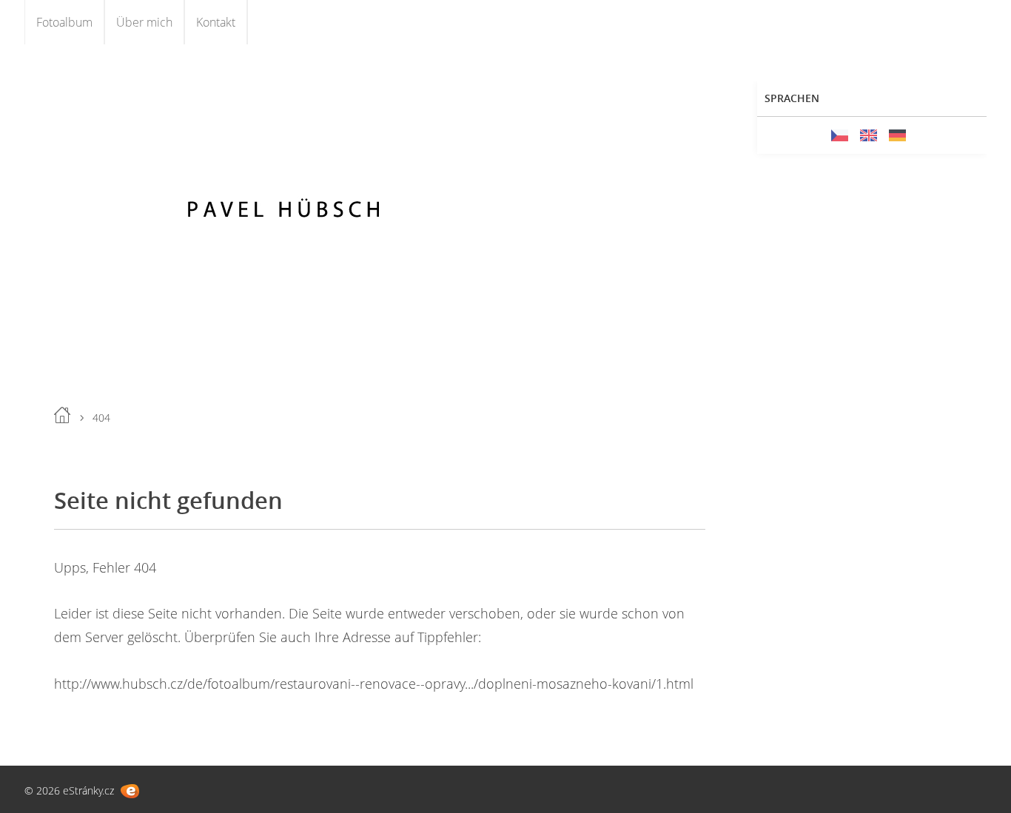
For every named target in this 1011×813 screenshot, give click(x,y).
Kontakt (215, 22)
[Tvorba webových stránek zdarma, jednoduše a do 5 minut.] (130, 791)
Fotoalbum (64, 22)
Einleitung (62, 415)
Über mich (144, 22)
